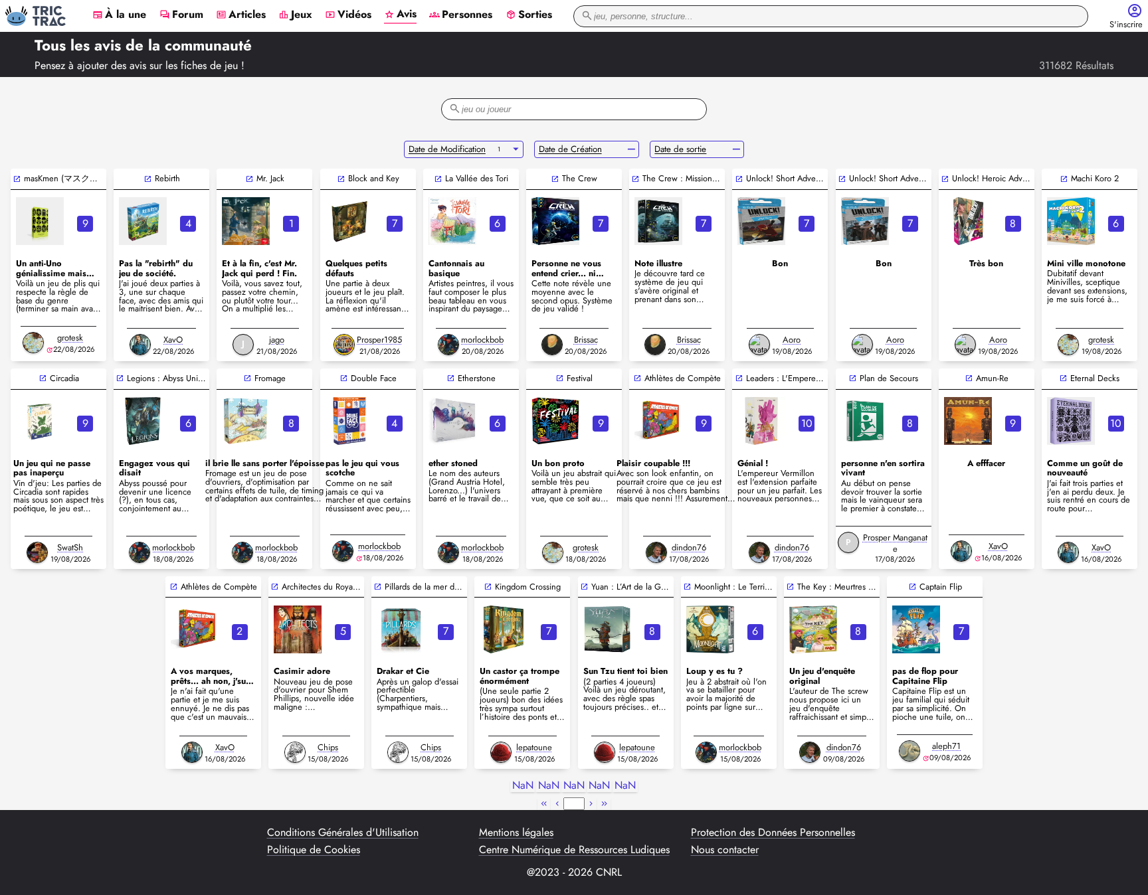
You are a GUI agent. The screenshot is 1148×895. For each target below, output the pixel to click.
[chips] (295, 752)
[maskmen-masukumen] (40, 221)
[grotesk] (33, 342)
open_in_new (17, 179)
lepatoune (534, 747)
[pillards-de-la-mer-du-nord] (401, 629)
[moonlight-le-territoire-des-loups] (710, 629)
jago (276, 339)
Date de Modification (447, 149)
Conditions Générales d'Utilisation (343, 833)
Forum (181, 15)
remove (631, 149)
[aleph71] (909, 751)
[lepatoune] (501, 752)
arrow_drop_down (516, 149)
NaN (522, 785)
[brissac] (552, 344)
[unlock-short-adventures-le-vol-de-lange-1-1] (761, 221)
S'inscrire (1126, 25)
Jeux (295, 15)
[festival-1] (555, 421)
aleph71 (946, 746)
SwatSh (70, 547)
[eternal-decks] (1071, 421)
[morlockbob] (448, 344)
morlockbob (482, 339)
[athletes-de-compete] (658, 421)
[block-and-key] (349, 221)
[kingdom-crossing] (503, 629)
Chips (328, 747)
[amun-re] (968, 421)
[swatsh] (37, 552)
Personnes (460, 15)
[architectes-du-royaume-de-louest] (298, 629)
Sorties (529, 15)
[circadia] (40, 421)
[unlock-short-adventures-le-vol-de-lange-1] (865, 221)
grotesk (70, 337)
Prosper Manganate (895, 543)
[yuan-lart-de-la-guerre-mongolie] (607, 629)
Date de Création (570, 149)
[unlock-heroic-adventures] (968, 221)
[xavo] (140, 344)
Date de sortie (680, 149)
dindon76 (689, 547)
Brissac (586, 339)
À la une (119, 15)
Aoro (792, 339)
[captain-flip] (916, 629)
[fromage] (246, 421)
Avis (400, 14)
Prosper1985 (379, 339)
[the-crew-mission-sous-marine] (658, 221)
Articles (241, 15)
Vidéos (348, 15)
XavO (173, 339)
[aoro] (759, 344)
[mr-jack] (246, 221)
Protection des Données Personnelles (773, 833)
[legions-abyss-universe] (143, 421)
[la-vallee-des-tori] (452, 221)
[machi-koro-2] (1071, 221)
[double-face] (349, 421)
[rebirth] (143, 221)
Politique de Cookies (313, 850)
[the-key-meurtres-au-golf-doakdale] (813, 629)
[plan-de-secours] (865, 421)
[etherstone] (452, 421)
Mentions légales (516, 833)
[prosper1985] (344, 344)
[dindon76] (656, 552)
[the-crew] (555, 221)
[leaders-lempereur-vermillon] (761, 421)
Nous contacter (725, 850)
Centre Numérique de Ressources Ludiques (574, 850)
